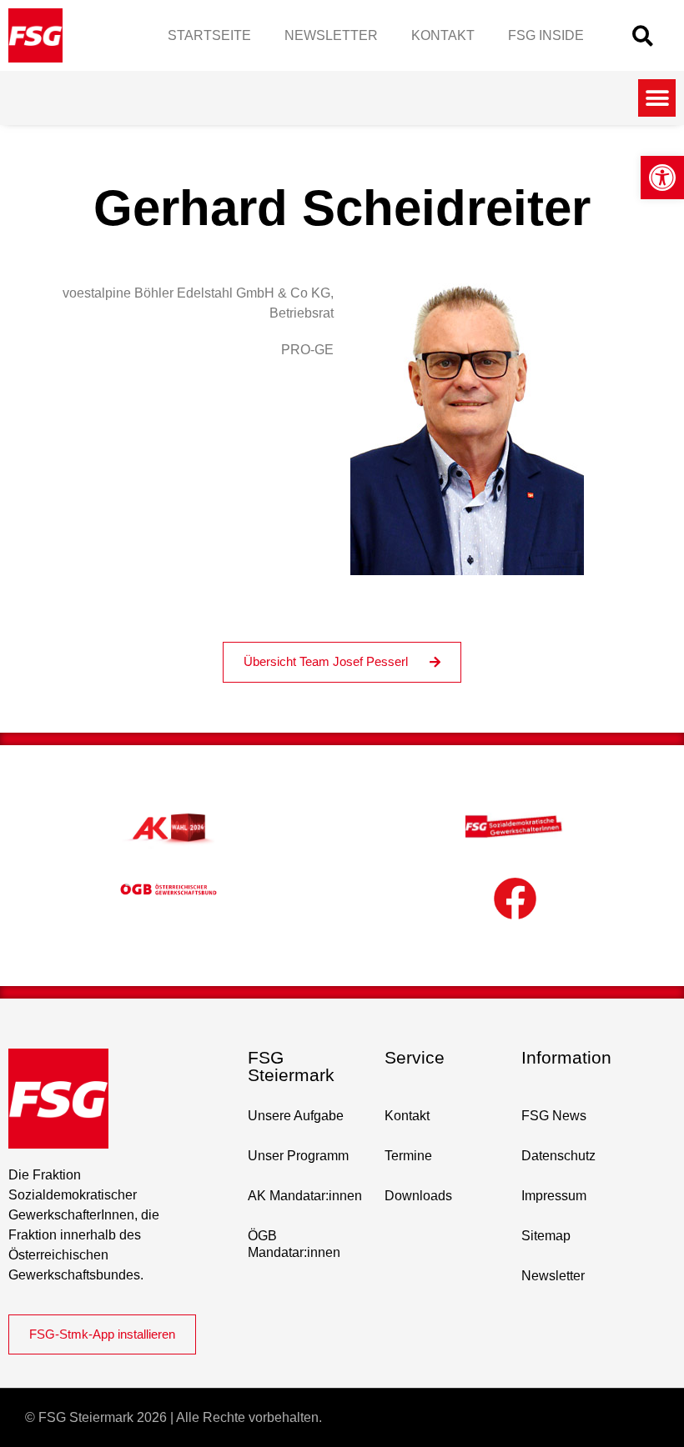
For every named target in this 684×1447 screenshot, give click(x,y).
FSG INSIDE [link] (546, 35)
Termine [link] (408, 1156)
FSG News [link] (553, 1116)
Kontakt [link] (443, 35)
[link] (662, 177)
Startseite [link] (209, 35)
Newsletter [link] (331, 35)
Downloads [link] (418, 1196)
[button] (642, 35)
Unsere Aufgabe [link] (296, 1116)
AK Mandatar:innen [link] (305, 1196)
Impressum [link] (553, 1196)
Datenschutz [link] (558, 1156)
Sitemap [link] (546, 1236)
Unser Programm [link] (298, 1156)
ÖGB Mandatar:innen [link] (294, 1244)
